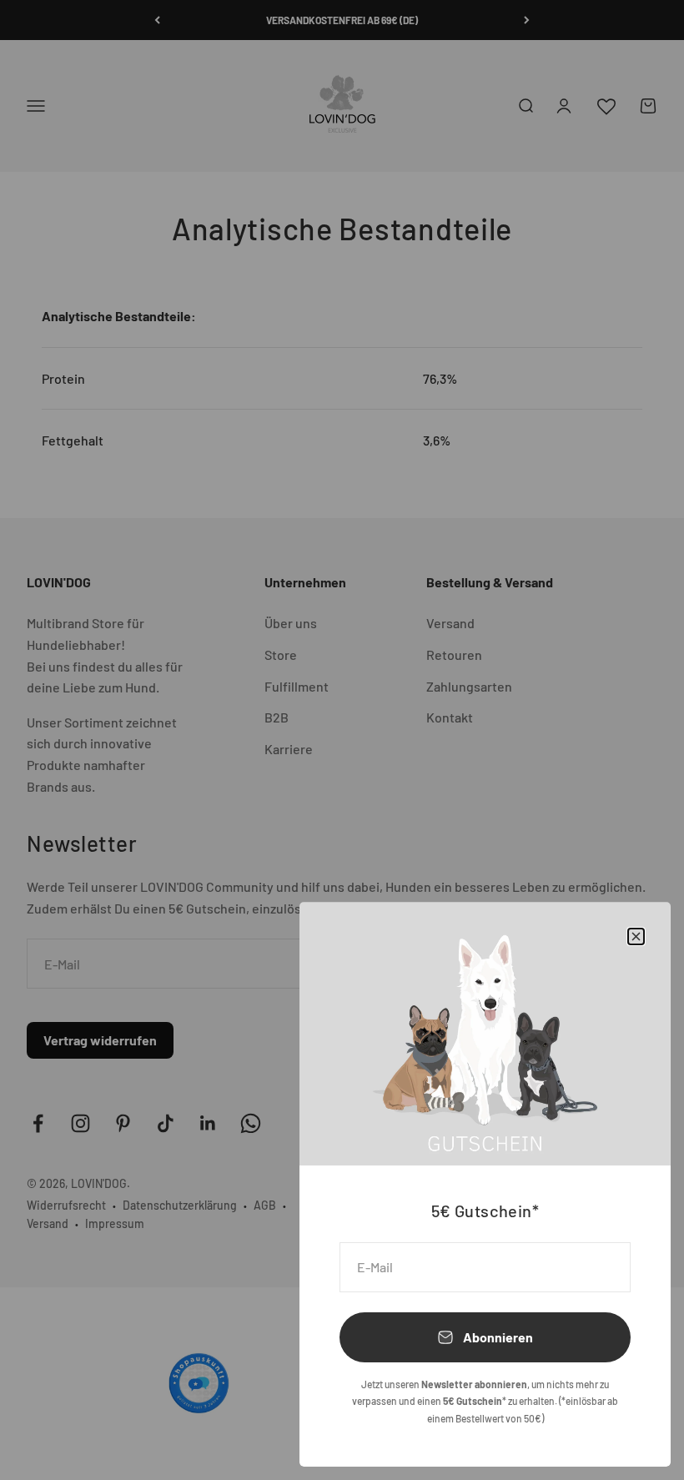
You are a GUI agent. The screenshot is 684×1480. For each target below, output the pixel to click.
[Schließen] (636, 936)
